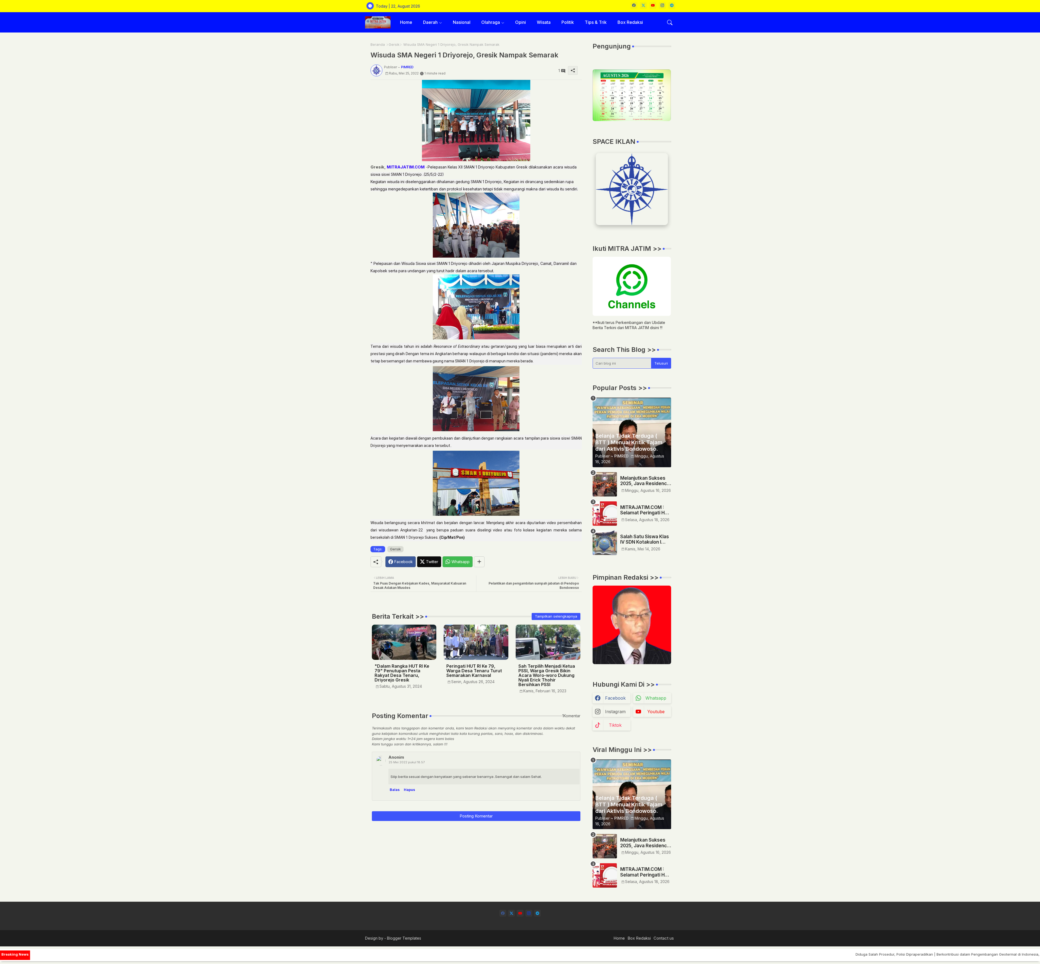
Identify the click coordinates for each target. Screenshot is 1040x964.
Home (406, 22)
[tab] (406, 22)
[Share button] (479, 561)
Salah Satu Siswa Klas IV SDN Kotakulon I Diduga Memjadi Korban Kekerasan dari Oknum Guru (644, 539)
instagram (615, 711)
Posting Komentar (476, 816)
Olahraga (490, 22)
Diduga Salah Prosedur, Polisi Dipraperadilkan (847, 954)
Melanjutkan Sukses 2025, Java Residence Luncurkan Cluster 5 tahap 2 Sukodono (645, 480)
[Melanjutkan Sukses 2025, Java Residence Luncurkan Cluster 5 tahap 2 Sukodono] (605, 484)
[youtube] (652, 5)
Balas (395, 789)
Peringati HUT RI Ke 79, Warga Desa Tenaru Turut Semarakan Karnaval (474, 671)
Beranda (377, 44)
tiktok (615, 725)
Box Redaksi (630, 22)
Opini (520, 22)
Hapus (409, 789)
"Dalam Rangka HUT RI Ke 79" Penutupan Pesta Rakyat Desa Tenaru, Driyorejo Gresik (402, 673)
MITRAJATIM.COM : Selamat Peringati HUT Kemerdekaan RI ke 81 (645, 510)
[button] (669, 22)
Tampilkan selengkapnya (556, 616)
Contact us (664, 938)
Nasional (461, 22)
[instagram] (662, 5)
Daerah (430, 22)
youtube (656, 711)
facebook (615, 698)
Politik (567, 22)
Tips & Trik (596, 22)
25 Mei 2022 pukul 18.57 (407, 762)
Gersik (394, 44)
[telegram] (671, 5)
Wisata (544, 22)
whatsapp (655, 698)
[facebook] (633, 5)
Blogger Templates (404, 938)
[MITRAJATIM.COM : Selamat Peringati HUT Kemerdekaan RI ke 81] (605, 513)
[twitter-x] (643, 5)
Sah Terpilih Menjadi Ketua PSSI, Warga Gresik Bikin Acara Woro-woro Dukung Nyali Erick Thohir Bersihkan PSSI (546, 675)
